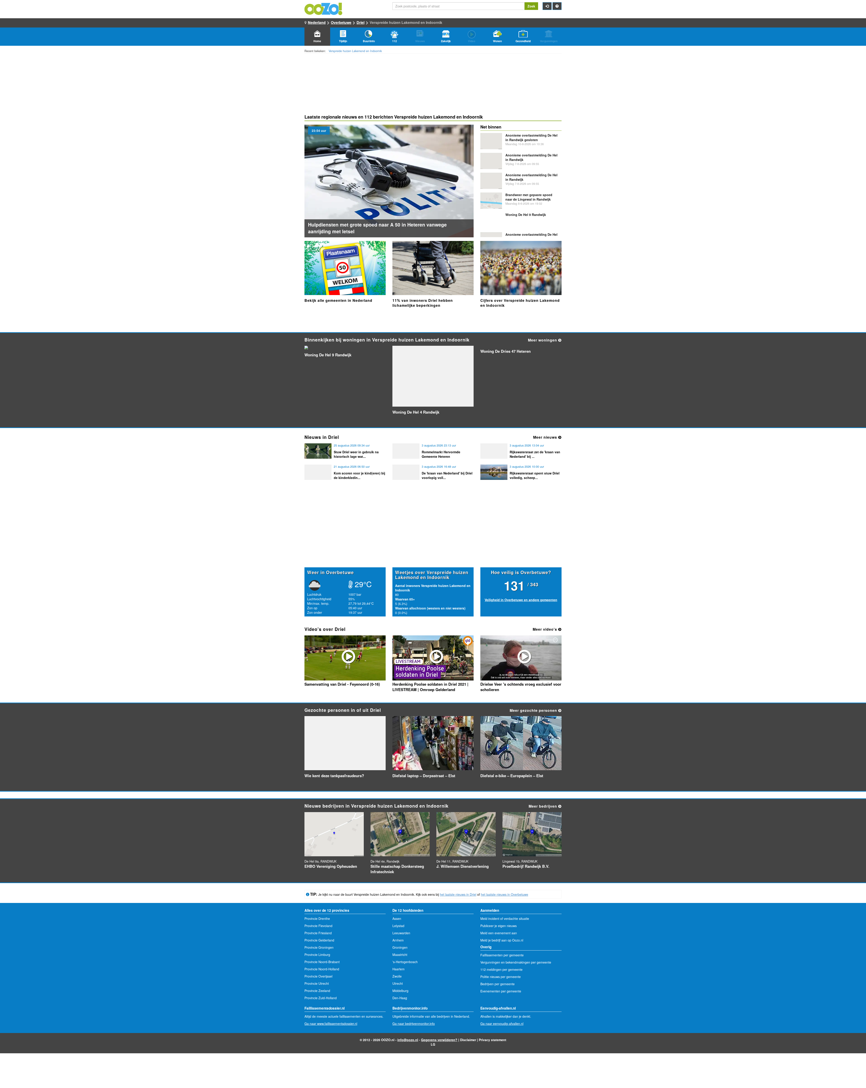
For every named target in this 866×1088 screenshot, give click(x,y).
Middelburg (400, 990)
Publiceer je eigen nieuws (498, 925)
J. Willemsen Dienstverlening (462, 866)
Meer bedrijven (543, 806)
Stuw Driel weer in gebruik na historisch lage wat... (356, 454)
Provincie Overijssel (318, 976)
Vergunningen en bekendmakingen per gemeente (515, 962)
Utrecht (397, 983)
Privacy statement (492, 1040)
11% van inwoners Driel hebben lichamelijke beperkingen (422, 303)
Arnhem (398, 940)
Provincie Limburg (317, 954)
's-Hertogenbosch (405, 962)
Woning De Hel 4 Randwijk (415, 412)
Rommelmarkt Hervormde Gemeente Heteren (441, 454)
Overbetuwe (341, 22)
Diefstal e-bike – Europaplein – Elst (511, 775)
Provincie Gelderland (319, 940)
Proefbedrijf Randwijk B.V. (525, 866)
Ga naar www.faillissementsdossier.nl (330, 1023)
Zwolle (397, 976)
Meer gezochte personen (534, 710)
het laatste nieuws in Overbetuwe (504, 894)
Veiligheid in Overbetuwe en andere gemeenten (521, 600)
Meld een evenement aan (498, 933)
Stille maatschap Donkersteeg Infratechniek (397, 869)
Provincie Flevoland (318, 925)
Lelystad (398, 925)
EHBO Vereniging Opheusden (330, 866)
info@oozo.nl (407, 1040)
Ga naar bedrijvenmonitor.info (413, 1023)
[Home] (323, 8)
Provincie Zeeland (317, 990)
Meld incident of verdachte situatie (504, 918)
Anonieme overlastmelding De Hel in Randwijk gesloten (531, 137)
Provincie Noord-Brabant (322, 962)
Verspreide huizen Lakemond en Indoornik (355, 51)
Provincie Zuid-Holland (320, 998)
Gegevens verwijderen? (439, 1040)
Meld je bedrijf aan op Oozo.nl (501, 940)
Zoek (531, 6)
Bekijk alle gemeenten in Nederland (338, 300)
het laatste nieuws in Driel (458, 894)
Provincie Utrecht (316, 983)
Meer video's (545, 629)
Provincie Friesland (318, 933)
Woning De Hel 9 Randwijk (525, 214)
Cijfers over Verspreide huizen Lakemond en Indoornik (520, 303)
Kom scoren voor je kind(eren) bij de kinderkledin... (359, 475)
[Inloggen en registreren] (547, 6)
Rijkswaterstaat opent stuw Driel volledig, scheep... (535, 475)
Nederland (317, 22)
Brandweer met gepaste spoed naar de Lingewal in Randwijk (528, 197)
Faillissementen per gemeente (502, 955)
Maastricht (399, 954)
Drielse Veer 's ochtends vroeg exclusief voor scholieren (520, 686)
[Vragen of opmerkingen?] (557, 6)
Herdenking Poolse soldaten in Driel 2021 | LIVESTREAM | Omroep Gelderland (430, 686)
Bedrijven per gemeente (497, 984)
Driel (360, 22)
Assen (396, 918)
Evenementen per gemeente (500, 991)
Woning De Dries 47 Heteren (505, 351)
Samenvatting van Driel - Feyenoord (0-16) (342, 684)
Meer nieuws (545, 437)
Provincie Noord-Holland (321, 969)
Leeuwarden (401, 933)
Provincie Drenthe (317, 918)
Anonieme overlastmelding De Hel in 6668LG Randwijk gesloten (531, 236)
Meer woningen (543, 340)
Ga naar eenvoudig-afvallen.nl (501, 1023)
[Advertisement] (433, 532)
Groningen (400, 947)
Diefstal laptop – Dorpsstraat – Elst (423, 775)
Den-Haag (399, 998)
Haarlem (398, 969)
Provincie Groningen (319, 947)
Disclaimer (468, 1040)
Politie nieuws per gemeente (500, 976)
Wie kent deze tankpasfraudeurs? (334, 775)
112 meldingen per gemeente (501, 969)
